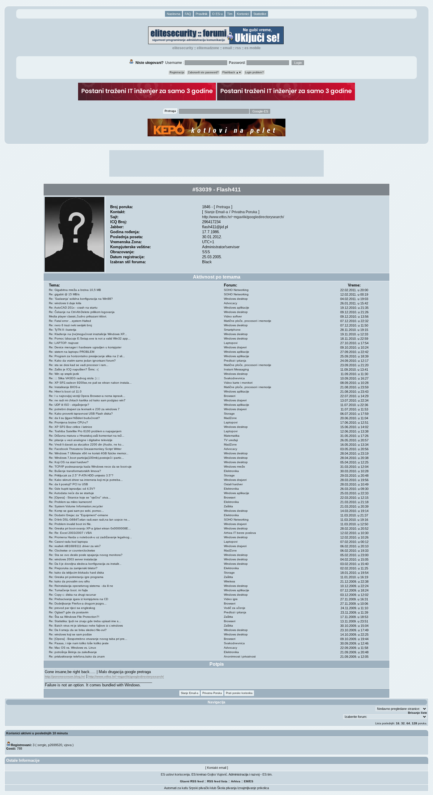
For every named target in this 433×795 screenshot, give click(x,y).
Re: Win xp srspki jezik (64, 373)
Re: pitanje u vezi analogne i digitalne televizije (81, 440)
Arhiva (235, 781)
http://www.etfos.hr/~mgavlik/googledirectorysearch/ (243, 217)
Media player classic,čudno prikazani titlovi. (78, 316)
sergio (41, 745)
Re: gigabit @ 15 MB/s (64, 294)
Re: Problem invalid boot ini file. (70, 524)
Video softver (233, 316)
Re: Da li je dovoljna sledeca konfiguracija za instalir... (85, 563)
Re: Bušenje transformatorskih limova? (75, 471)
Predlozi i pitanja (235, 360)
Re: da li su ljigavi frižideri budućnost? (74, 418)
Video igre (231, 599)
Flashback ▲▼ (231, 72)
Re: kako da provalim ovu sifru (69, 581)
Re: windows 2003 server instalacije (73, 559)
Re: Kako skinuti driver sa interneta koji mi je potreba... (86, 479)
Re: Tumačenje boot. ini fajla (68, 590)
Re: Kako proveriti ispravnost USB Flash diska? (81, 413)
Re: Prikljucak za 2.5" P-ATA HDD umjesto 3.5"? (81, 475)
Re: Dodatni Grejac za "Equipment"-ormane (78, 515)
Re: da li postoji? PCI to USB (68, 484)
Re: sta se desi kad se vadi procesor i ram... (78, 365)
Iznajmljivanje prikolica (253, 788)
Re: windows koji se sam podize (70, 634)
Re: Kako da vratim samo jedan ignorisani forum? (82, 360)
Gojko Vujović (217, 774)
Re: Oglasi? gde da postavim (68, 612)
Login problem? (254, 72)
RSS (238, 48)
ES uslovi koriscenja (175, 774)
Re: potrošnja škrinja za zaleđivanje (73, 652)
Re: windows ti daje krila (65, 303)
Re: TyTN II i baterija (62, 329)
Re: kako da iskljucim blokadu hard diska (76, 572)
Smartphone (232, 329)
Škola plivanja (227, 788)
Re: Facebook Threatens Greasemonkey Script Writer (85, 448)
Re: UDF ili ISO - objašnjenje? (69, 404)
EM (246, 781)
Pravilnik (202, 14)
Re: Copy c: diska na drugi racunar (72, 594)
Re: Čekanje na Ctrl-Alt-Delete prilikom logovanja (82, 312)
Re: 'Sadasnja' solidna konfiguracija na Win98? (81, 298)
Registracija (177, 72)
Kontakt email (216, 767)
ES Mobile (252, 48)
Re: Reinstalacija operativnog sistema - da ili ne (81, 585)
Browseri (229, 396)
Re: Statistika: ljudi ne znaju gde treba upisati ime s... (85, 621)
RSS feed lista (217, 781)
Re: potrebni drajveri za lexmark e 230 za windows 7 (84, 409)
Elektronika (231, 471)
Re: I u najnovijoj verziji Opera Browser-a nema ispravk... (87, 396)
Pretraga (223, 207)
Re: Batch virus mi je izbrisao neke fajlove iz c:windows (86, 625)
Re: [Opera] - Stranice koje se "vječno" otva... (80, 497)
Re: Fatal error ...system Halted (70, 320)
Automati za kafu (176, 788)
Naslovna (173, 14)
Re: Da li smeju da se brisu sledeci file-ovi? (78, 630)
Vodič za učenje (234, 608)
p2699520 (55, 745)
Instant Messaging (236, 369)
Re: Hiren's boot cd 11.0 (65, 391)
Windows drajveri (235, 347)
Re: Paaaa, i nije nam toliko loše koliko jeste (79, 643)
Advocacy (230, 303)
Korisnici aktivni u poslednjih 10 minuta (37, 733)
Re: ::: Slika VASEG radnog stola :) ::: (74, 378)
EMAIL (227, 48)
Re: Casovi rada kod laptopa (68, 541)
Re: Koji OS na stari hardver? (69, 462)
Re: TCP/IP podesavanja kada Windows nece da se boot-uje (90, 466)
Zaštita (228, 506)
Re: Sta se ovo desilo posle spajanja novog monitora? (86, 554)
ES (251, 781)
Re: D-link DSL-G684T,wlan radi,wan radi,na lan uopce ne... (89, 519)
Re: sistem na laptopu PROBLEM (71, 351)
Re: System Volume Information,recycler (76, 506)
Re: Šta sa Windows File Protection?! (74, 616)
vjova (68, 745)
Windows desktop (236, 298)
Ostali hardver (233, 484)
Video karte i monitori (238, 382)
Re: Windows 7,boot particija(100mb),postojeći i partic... (86, 457)
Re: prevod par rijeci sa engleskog (72, 608)
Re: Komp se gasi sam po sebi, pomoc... (76, 510)
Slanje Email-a (216, 212)
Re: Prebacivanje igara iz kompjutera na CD (78, 599)
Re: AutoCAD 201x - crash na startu (73, 307)
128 (414, 723)
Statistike (259, 14)
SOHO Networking (236, 290)
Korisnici (243, 14)
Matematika (231, 435)
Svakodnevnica (234, 378)
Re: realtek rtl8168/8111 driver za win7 (75, 546)
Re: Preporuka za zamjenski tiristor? (73, 568)
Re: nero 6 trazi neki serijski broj (70, 325)
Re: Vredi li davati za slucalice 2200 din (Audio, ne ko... (86, 444)
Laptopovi (230, 342)
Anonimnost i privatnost (240, 656)
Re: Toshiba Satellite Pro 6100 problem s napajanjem (85, 431)
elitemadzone (208, 48)
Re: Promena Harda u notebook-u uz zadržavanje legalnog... (90, 537)
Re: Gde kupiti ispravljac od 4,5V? (72, 488)
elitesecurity (182, 48)
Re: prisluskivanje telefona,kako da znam (77, 656)
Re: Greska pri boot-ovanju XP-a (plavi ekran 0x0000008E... (90, 528)
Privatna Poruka (244, 212)
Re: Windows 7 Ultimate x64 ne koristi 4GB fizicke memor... (88, 453)
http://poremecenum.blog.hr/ (65, 676)
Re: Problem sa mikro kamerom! (70, 502)
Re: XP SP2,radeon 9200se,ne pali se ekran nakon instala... (90, 382)
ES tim (267, 774)
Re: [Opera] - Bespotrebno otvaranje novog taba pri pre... (88, 638)
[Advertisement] (216, 163)
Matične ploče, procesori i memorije (247, 320)
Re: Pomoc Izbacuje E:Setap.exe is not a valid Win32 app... (89, 338)
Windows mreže (234, 466)
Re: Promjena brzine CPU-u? (68, 422)
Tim (229, 14)
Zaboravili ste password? (203, 72)
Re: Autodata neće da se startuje (71, 493)
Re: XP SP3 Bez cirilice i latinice (70, 426)
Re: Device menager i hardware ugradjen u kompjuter (85, 347)
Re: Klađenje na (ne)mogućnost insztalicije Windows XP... (88, 334)
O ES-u (217, 14)
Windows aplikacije (236, 307)
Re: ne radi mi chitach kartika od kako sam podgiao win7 (87, 400)
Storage (229, 413)
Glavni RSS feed (192, 781)
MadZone (230, 418)
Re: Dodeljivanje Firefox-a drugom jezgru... (78, 603)
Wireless (229, 581)
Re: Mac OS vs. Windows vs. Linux (72, 647)
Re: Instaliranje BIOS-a (64, 387)
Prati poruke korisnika (239, 693)
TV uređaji (231, 440)
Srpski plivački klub (202, 788)
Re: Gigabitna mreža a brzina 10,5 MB (75, 290)
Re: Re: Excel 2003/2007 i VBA (70, 532)
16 (397, 723)
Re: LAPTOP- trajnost (63, 342)
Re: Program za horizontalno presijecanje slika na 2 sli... (87, 356)
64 (408, 723)
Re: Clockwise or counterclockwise (72, 550)
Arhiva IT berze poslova (240, 532)
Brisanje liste (417, 712)
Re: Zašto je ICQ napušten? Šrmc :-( (73, 369)
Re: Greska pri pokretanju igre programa (76, 577)
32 (403, 723)
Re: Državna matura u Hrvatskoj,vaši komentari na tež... (86, 435)
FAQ (188, 14)
